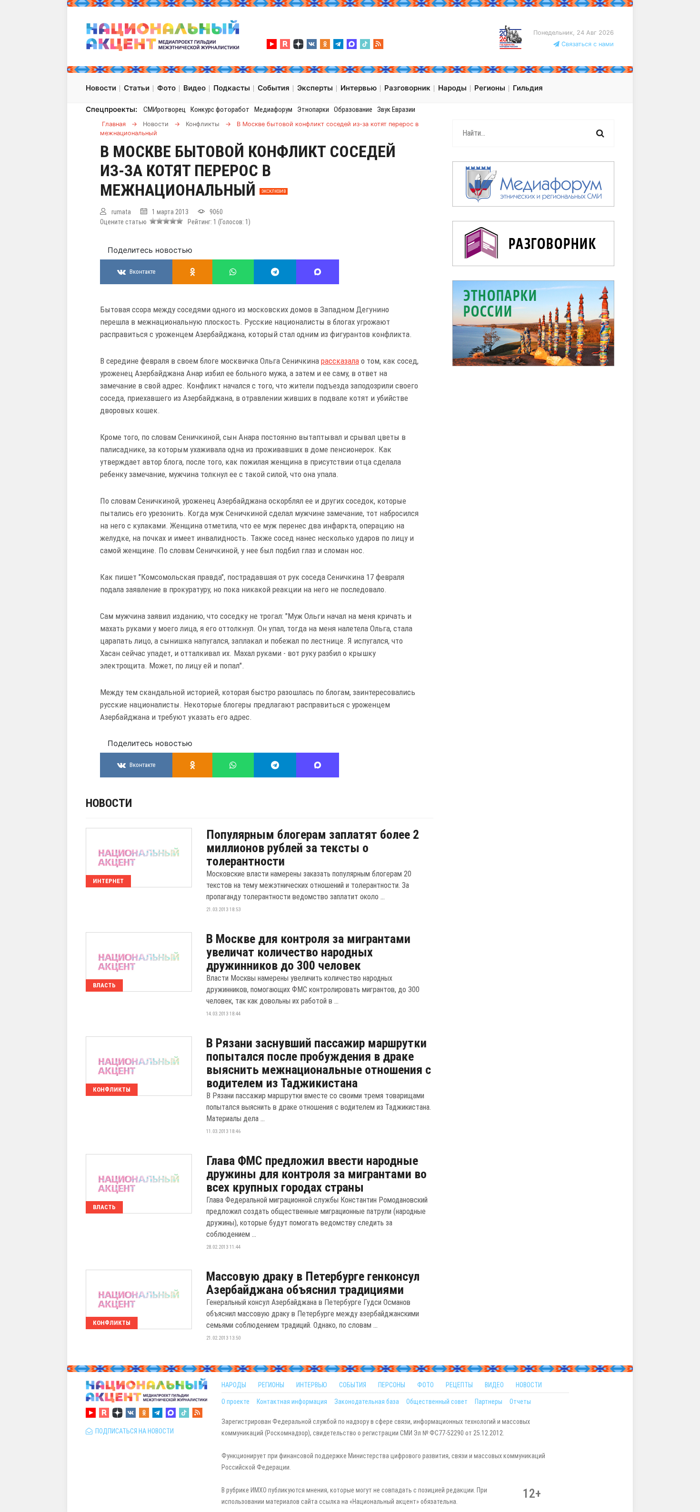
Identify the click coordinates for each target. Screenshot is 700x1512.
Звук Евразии (396, 109)
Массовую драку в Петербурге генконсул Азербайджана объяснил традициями (313, 1283)
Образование (353, 109)
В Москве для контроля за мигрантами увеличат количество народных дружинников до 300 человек (308, 952)
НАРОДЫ (233, 1385)
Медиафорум (273, 109)
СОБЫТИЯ (352, 1385)
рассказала (340, 361)
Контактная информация (292, 1401)
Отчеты (520, 1401)
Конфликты (111, 1089)
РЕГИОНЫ (271, 1385)
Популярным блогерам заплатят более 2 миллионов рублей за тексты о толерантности (312, 848)
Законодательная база (366, 1401)
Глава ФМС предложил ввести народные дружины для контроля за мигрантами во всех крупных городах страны (316, 1174)
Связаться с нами (587, 44)
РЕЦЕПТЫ (459, 1385)
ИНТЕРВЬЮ (311, 1385)
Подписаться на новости (133, 1431)
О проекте (235, 1401)
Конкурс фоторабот (220, 109)
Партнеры (488, 1401)
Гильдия (528, 87)
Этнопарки (313, 109)
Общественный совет (437, 1401)
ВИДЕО (494, 1385)
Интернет (108, 881)
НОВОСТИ (529, 1385)
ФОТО (425, 1385)
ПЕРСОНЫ (391, 1385)
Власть (104, 985)
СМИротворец (164, 109)
